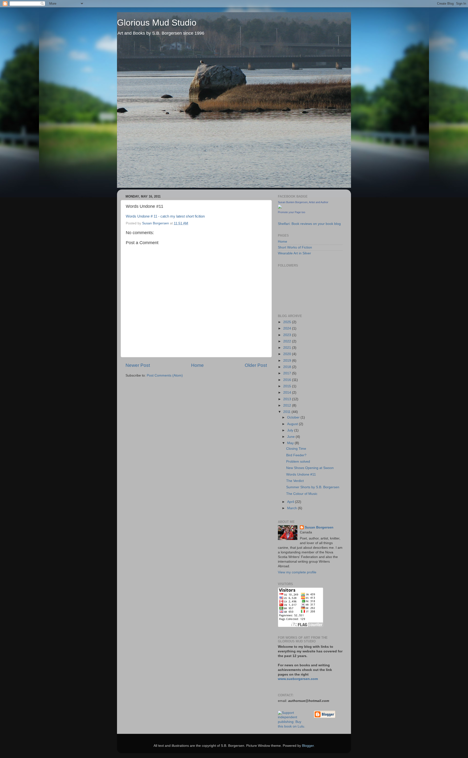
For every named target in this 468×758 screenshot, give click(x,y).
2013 (287, 399)
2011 (287, 412)
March (292, 508)
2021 (287, 347)
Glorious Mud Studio (156, 23)
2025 (287, 322)
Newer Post (138, 365)
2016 (287, 380)
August (293, 424)
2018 (287, 367)
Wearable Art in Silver (294, 253)
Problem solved (298, 461)
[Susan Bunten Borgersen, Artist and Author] (280, 207)
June (291, 437)
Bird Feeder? (296, 455)
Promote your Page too (291, 212)
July (290, 430)
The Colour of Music (301, 494)
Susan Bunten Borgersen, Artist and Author (303, 202)
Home (197, 365)
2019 (287, 360)
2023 (287, 335)
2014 (287, 392)
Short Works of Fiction (295, 247)
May (291, 443)
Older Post (256, 365)
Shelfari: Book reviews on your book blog (309, 224)
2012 (287, 405)
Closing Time (296, 448)
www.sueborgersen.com (298, 679)
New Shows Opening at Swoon (310, 468)
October (294, 417)
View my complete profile (297, 572)
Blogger (308, 746)
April (291, 502)
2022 (287, 341)
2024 (287, 328)
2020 (287, 354)
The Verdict (295, 481)
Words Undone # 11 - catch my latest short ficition (165, 216)
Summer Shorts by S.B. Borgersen (312, 487)
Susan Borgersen (319, 527)
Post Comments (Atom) (165, 375)
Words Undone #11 (301, 474)
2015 (287, 386)
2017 (287, 373)
